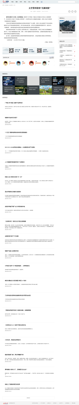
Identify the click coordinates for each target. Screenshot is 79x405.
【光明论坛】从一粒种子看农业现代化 (15, 325)
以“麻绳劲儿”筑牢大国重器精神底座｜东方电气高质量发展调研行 (66, 46)
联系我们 (55, 403)
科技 (33, 1)
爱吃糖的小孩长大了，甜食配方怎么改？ (16, 369)
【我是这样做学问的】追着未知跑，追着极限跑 (18, 310)
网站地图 (73, 403)
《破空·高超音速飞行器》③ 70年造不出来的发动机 (45, 80)
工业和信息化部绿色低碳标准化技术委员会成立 (18, 295)
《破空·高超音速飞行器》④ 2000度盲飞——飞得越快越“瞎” (21, 80)
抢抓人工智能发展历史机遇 (12, 384)
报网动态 (49, 403)
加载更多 (28, 397)
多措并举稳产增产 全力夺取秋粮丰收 (15, 206)
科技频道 (6, 5)
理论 (25, 1)
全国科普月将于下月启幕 (12, 236)
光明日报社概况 (35, 403)
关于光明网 (42, 403)
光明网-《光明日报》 (37, 11)
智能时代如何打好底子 (11, 117)
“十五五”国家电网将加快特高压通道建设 (16, 132)
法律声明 (61, 403)
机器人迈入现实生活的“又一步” (13, 177)
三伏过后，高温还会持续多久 (13, 340)
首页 (3, 5)
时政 (12, 1)
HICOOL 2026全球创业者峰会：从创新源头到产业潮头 (20, 147)
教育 (38, 1)
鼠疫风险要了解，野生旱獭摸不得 (14, 354)
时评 (21, 1)
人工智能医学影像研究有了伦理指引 (15, 162)
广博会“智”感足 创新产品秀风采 (14, 102)
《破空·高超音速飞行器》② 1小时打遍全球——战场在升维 (70, 80)
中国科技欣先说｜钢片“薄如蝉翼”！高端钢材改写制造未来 (58, 89)
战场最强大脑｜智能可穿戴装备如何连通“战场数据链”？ (8, 89)
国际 (17, 1)
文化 (29, 1)
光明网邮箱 (67, 403)
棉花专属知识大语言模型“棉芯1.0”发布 (15, 280)
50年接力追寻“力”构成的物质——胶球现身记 (17, 265)
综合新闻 (11, 5)
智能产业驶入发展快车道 (12, 251)
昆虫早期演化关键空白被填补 (13, 191)
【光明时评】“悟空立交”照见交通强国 (15, 221)
